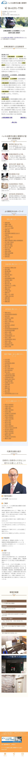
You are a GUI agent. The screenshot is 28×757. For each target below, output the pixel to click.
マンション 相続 (9, 228)
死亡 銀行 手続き (9, 242)
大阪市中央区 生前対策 (11, 428)
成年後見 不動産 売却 (10, 267)
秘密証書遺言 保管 (10, 278)
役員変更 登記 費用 (10, 375)
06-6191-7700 (15, 7)
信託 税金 (7, 300)
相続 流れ (7, 230)
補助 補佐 (7, 327)
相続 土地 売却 (9, 226)
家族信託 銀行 (8, 275)
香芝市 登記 (8, 422)
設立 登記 (7, 365)
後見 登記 (7, 316)
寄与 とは (7, 238)
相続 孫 (7, 235)
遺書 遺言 (7, 301)
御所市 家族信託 (9, 426)
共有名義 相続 (8, 244)
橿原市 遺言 (8, 435)
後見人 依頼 (8, 332)
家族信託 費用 (8, 280)
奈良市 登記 (8, 420)
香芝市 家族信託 (9, 404)
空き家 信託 (8, 291)
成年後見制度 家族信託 (11, 314)
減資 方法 (7, 386)
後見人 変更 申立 (9, 321)
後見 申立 (7, 323)
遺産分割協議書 (9, 253)
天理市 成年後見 (9, 410)
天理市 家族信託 (9, 417)
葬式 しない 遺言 (9, 294)
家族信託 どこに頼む (10, 285)
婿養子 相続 (8, 224)
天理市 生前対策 (9, 433)
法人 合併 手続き (9, 368)
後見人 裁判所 (8, 343)
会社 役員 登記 (9, 370)
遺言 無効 (7, 282)
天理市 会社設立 (9, 406)
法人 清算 (7, 390)
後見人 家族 (8, 320)
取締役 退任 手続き (10, 379)
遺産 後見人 (8, 312)
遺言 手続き (8, 287)
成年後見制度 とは (10, 336)
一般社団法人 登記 (10, 374)
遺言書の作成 (5, 54)
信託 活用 (7, 276)
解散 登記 (7, 388)
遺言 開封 (7, 273)
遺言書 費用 (8, 271)
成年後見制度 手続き (10, 339)
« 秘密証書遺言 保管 (6, 117)
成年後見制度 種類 (10, 330)
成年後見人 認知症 (10, 325)
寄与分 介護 (8, 247)
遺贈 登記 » (23, 117)
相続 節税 (7, 222)
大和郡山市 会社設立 (10, 436)
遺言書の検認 (5, 97)
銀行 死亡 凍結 (9, 246)
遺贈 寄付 (7, 292)
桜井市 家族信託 (9, 415)
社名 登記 (7, 361)
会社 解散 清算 (9, 381)
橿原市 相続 (8, 438)
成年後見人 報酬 (9, 344)
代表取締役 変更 (9, 377)
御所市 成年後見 (9, 431)
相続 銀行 (7, 256)
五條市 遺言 (8, 408)
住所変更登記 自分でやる (11, 393)
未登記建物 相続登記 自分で (12, 233)
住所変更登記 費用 (10, 363)
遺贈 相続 (7, 298)
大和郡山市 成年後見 (10, 413)
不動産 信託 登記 (9, 296)
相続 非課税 (8, 251)
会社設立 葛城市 (9, 429)
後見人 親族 (8, 337)
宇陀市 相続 (8, 424)
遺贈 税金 (7, 289)
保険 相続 (7, 255)
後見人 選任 (8, 341)
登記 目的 (7, 372)
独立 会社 (7, 391)
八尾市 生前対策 (9, 419)
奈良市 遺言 (8, 411)
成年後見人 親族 (9, 318)
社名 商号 (7, 359)
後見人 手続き (8, 334)
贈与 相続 (7, 231)
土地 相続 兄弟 (9, 237)
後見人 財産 (8, 346)
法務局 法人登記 (9, 383)
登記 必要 (7, 366)
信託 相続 (7, 269)
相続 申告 (7, 249)
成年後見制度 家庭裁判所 (11, 328)
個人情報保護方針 (5, 744)
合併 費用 (7, 384)
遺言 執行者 (8, 283)
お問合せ (13, 744)
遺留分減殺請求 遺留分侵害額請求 (14, 240)
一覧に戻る (14, 122)
